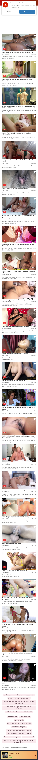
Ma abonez (27, 12)
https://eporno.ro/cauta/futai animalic (19, 730)
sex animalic (12, 717)
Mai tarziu (10, 12)
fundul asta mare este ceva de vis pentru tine (19, 695)
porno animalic (25, 717)
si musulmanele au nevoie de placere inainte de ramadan (19, 702)
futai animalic (19, 720)
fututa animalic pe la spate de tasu (19, 723)
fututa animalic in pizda (12, 737)
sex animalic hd (28, 737)
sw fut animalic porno (19, 727)
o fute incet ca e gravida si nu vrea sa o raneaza (19, 707)
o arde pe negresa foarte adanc (19, 698)
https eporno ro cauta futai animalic (19, 733)
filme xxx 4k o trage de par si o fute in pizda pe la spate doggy (19, 741)
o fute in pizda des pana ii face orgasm (19, 712)
